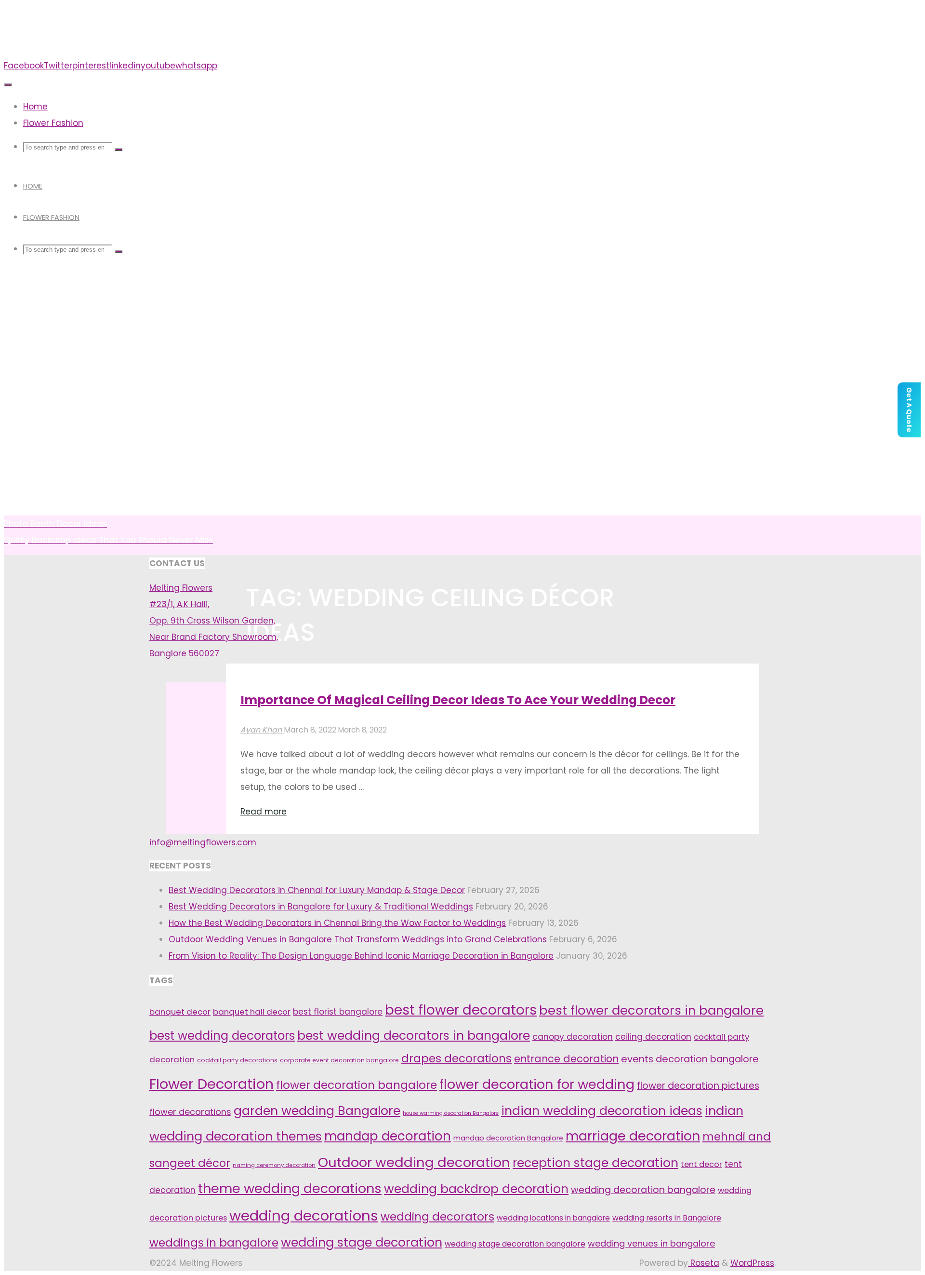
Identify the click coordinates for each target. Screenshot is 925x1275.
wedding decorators (437, 1216)
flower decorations (190, 1112)
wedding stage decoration (361, 1242)
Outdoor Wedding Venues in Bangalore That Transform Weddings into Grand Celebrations (358, 939)
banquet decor (180, 1011)
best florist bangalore (338, 1011)
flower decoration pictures (698, 1085)
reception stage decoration (595, 1162)
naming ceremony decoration (274, 1165)
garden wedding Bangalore (317, 1110)
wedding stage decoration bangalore (515, 1243)
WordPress (752, 1263)
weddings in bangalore (213, 1242)
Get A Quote (909, 410)
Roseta (703, 1263)
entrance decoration (566, 1059)
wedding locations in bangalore (553, 1218)
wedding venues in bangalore (651, 1243)
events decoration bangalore (690, 1059)
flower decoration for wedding (536, 1084)
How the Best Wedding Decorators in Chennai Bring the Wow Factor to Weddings (337, 923)
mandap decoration (387, 1136)
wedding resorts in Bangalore (666, 1218)
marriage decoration (633, 1136)
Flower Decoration (211, 1084)
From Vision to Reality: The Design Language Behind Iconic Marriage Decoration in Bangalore (361, 956)
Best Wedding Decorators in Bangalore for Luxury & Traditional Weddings (321, 906)
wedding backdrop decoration (476, 1188)
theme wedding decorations (290, 1188)
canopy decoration (572, 1037)
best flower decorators (461, 1010)
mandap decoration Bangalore (508, 1138)
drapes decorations (456, 1058)
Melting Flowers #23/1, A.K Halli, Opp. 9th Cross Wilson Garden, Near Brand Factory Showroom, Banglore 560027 (213, 620)
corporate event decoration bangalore (339, 1060)
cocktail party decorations (237, 1060)
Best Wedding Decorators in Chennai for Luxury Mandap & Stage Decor (317, 890)
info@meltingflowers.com (202, 842)
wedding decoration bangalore (643, 1189)
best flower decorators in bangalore (651, 1010)
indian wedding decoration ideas (601, 1110)
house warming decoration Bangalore (451, 1113)
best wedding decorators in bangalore (413, 1035)
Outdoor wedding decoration (414, 1162)
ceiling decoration (653, 1037)
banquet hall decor (252, 1011)
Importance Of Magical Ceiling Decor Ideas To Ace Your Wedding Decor (457, 700)
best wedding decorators (222, 1035)
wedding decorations (303, 1215)
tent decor (701, 1164)
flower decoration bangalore (356, 1085)
